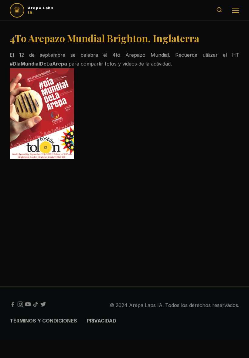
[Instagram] (20, 305)
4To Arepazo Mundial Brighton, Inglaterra (104, 38)
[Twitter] (43, 305)
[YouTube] (28, 305)
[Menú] (235, 10)
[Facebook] (13, 305)
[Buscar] (219, 10)
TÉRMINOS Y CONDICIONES (43, 321)
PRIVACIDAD (101, 321)
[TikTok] (35, 305)
